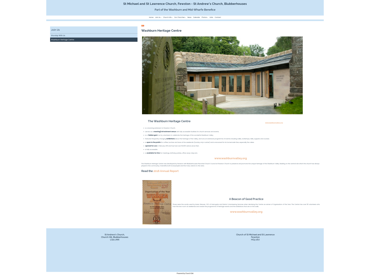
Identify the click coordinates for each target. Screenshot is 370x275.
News (189, 17)
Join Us (157, 17)
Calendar (196, 17)
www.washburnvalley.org (274, 123)
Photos (204, 17)
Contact (218, 17)
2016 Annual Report (166, 171)
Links (211, 17)
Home (151, 17)
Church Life (167, 17)
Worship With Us (58, 35)
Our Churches (179, 17)
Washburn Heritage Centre (62, 39)
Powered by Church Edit (185, 273)
